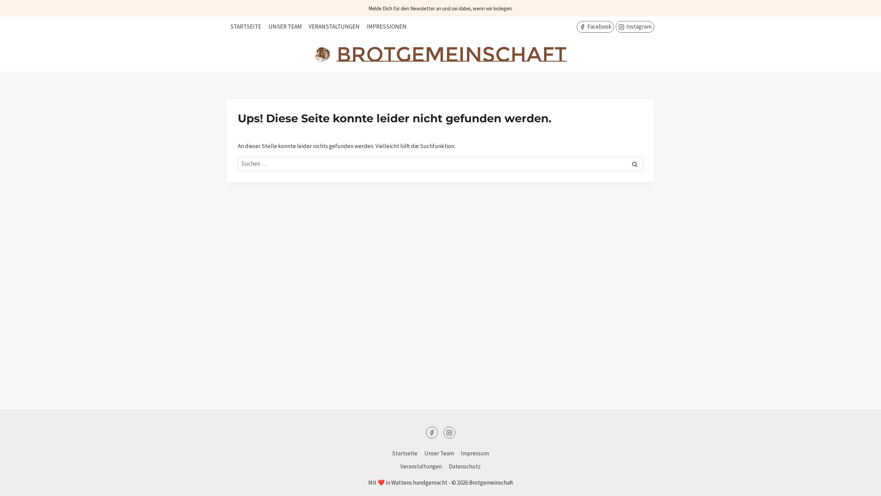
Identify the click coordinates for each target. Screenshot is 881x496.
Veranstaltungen (334, 26)
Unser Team (285, 26)
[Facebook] (432, 432)
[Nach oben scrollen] (864, 485)
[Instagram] (449, 432)
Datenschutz (465, 466)
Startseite (245, 26)
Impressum (475, 453)
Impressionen (386, 26)
